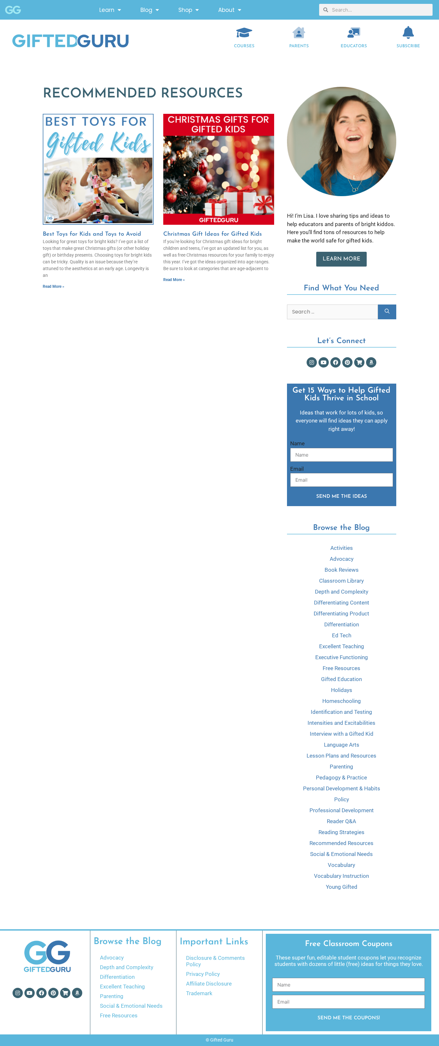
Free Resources (341, 668)
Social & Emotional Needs (341, 854)
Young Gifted (341, 887)
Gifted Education (341, 679)
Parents (299, 46)
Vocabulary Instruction (341, 876)
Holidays (341, 690)
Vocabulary (341, 865)
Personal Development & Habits (341, 788)
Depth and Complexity (341, 591)
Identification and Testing (341, 712)
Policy (341, 799)
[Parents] (298, 32)
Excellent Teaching (341, 646)
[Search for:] (332, 312)
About (226, 10)
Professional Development (341, 810)
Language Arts (341, 744)
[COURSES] (244, 32)
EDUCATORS (354, 46)
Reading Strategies (341, 832)
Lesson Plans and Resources (341, 755)
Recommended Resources (341, 843)
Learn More (341, 259)
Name (297, 443)
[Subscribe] (408, 32)
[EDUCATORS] (353, 32)
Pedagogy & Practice (341, 777)
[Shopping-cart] (359, 362)
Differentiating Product (341, 613)
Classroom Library (341, 581)
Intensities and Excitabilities (341, 723)
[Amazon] (371, 362)
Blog (146, 10)
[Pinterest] (347, 362)
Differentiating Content (341, 602)
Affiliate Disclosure (209, 983)
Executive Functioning (341, 657)
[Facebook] (335, 362)
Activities (341, 548)
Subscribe (408, 46)
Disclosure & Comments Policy (215, 961)
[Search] (387, 312)
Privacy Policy (203, 974)
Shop (185, 10)
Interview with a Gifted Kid (341, 734)
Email (297, 469)
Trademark (199, 993)
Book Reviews (342, 570)
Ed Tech (341, 635)
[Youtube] (323, 362)
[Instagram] (312, 362)
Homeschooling (341, 701)
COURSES (244, 46)
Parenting (341, 766)
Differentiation (341, 624)
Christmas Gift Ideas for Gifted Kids (212, 234)
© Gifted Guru (219, 1039)
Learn (106, 10)
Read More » (53, 286)
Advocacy (342, 559)
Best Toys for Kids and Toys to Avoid (92, 234)
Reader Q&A (341, 821)
